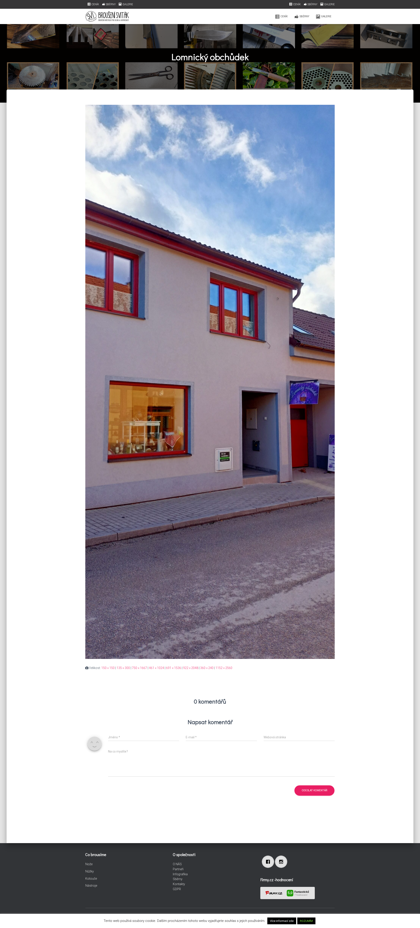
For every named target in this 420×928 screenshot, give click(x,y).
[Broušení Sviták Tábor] (107, 16)
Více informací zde (282, 921)
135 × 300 (123, 668)
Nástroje (91, 885)
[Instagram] (282, 861)
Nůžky (89, 871)
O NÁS (177, 864)
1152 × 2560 (223, 668)
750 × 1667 (139, 668)
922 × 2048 (190, 668)
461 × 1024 (156, 668)
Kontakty (179, 884)
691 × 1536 (173, 668)
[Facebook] (269, 861)
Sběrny (177, 879)
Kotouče (91, 878)
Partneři (178, 869)
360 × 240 (207, 668)
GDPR (177, 889)
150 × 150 (108, 668)
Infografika (180, 874)
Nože (89, 864)
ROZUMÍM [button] (306, 921)
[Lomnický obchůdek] (210, 381)
